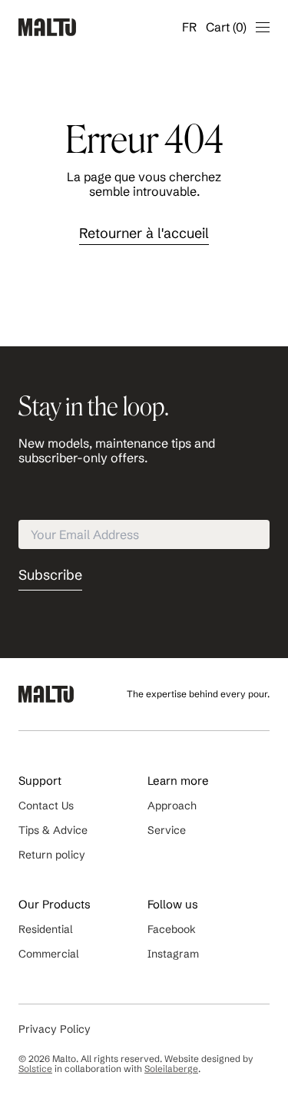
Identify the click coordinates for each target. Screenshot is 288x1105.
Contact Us (46, 805)
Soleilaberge (171, 1068)
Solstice (35, 1068)
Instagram (173, 954)
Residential (45, 929)
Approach (172, 805)
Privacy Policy (54, 1029)
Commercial (48, 954)
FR (189, 27)
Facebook (171, 929)
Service (166, 830)
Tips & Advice (53, 830)
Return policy (51, 855)
